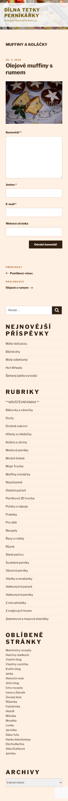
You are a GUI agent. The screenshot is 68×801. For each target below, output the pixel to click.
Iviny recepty (14, 688)
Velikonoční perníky (19, 595)
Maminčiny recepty (18, 650)
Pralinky (11, 514)
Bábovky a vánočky (19, 410)
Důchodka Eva (15, 744)
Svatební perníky (17, 562)
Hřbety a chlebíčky (19, 434)
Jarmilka (11, 730)
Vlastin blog (14, 659)
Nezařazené (14, 482)
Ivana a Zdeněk (15, 692)
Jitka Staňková (15, 748)
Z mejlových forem (19, 611)
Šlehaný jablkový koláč (21, 375)
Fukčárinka (13, 706)
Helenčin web (15, 678)
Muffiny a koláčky (26, 44)
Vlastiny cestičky (17, 664)
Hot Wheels (14, 368)
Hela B (10, 711)
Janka (9, 673)
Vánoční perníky (17, 570)
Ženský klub (14, 697)
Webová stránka (17, 223)
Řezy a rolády (15, 538)
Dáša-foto (12, 734)
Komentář (14, 132)
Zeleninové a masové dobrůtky (27, 619)
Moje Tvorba (14, 466)
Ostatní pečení (16, 490)
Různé (10, 546)
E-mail (11, 204)
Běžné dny (13, 352)
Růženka (11, 701)
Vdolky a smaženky (19, 578)
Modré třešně (15, 458)
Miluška (11, 716)
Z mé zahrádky (16, 603)
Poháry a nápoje (17, 506)
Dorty (10, 418)
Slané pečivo (15, 554)
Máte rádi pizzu (16, 343)
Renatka (11, 720)
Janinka (10, 753)
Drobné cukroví (16, 426)
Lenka (10, 725)
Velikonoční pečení (19, 586)
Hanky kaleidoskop (18, 739)
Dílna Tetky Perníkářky (22, 12)
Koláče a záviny (16, 442)
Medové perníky (17, 450)
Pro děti (11, 522)
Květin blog (13, 669)
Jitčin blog (12, 683)
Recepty (11, 530)
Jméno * (11, 184)
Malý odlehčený (17, 359)
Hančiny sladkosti (17, 655)
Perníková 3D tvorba (20, 498)
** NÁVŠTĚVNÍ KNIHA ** (22, 402)
